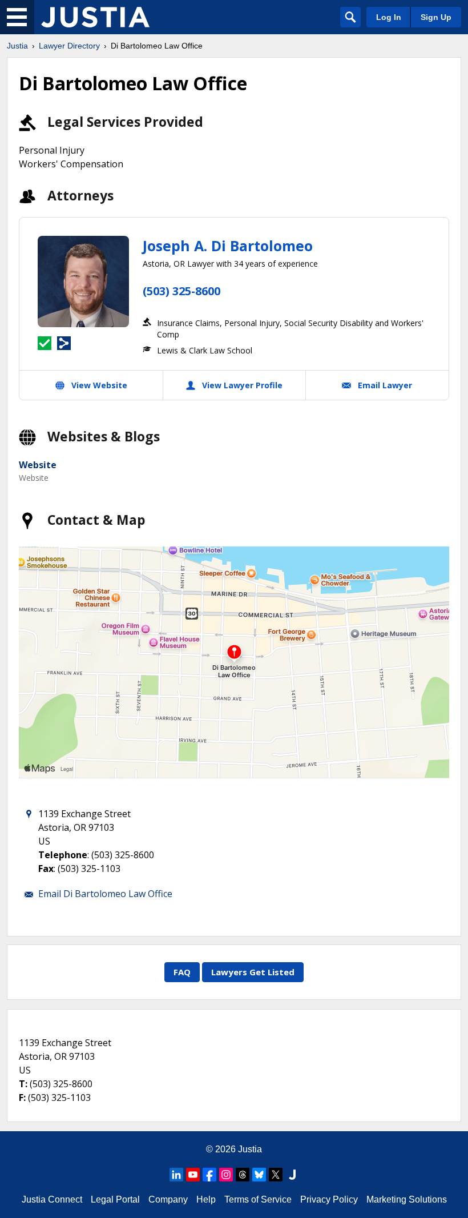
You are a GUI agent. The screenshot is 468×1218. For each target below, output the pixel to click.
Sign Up (436, 17)
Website (38, 465)
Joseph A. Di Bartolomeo (228, 245)
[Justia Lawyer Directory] (95, 17)
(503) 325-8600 (181, 291)
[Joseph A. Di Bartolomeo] (83, 281)
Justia (17, 45)
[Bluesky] (259, 1174)
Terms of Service (258, 1199)
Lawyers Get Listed (252, 972)
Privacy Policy (329, 1199)
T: (23, 1084)
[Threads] (242, 1174)
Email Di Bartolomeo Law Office (105, 893)
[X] (276, 1174)
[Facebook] (209, 1174)
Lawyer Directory (69, 45)
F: (22, 1097)
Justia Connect (52, 1199)
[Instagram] (226, 1174)
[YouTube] (193, 1174)
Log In (388, 17)
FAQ (182, 972)
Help (206, 1199)
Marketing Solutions (406, 1199)
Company (168, 1199)
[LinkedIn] (176, 1174)
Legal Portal (115, 1199)
